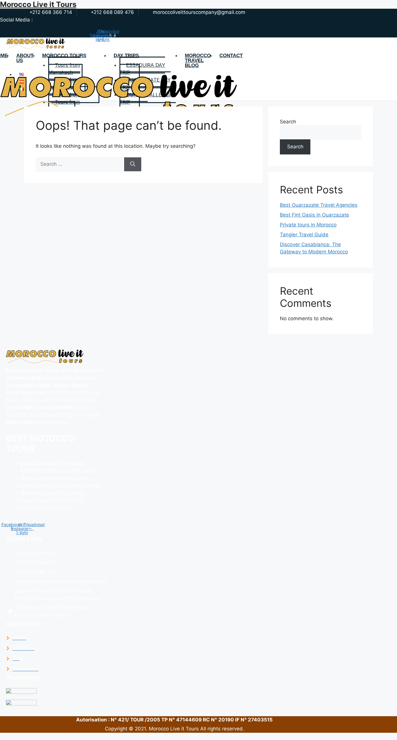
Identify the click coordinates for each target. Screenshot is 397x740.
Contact (231, 55)
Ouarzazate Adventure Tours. (55, 478)
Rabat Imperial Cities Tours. (53, 500)
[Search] (132, 164)
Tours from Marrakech (64, 68)
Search (288, 122)
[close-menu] (8, 129)
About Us (24, 58)
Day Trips (126, 55)
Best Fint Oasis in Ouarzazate (314, 215)
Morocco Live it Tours (38, 4)
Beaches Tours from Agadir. (53, 493)
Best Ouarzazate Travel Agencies (318, 205)
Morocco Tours (64, 55)
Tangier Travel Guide (304, 234)
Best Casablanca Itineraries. (53, 463)
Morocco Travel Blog (198, 60)
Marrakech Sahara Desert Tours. (58, 470)
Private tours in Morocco (308, 225)
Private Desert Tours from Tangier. (61, 485)
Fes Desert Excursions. (47, 507)
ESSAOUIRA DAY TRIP (142, 68)
